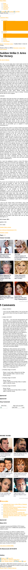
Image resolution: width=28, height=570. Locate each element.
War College (9, 30)
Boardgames (9, 37)
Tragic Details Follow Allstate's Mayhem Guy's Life (20, 495)
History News (9, 24)
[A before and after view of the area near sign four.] (16, 561)
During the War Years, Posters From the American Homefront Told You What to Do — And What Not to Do (15, 515)
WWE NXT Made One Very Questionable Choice (20, 454)
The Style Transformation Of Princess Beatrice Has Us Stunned (21, 257)
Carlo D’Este (9, 23)
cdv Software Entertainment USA (8, 230)
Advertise (5, 6)
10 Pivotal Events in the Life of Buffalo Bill (14, 512)
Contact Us (6, 7)
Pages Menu (3, 0)
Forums (5, 39)
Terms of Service (12, 568)
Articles (5, 31)
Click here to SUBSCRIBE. (7, 545)
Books (4, 38)
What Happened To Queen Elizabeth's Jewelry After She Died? (5, 278)
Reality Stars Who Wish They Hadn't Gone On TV (6, 297)
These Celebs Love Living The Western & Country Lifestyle (20, 475)
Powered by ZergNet (23, 301)
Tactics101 (9, 28)
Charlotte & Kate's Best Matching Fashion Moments (5, 256)
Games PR (9, 34)
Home (4, 3)
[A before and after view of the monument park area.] (15, 561)
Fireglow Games (4, 232)
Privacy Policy (3, 568)
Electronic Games (10, 35)
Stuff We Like (9, 27)
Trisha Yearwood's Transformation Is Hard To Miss (20, 277)
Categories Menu (4, 17)
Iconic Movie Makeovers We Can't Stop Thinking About (21, 297)
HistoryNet (4, 501)
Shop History (6, 41)
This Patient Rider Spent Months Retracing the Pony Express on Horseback (14, 510)
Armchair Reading (10, 21)
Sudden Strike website (5, 227)
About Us (5, 4)
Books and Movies (10, 25)
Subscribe (5, 9)
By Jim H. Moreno (4, 60)
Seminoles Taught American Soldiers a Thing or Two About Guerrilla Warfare (15, 507)
